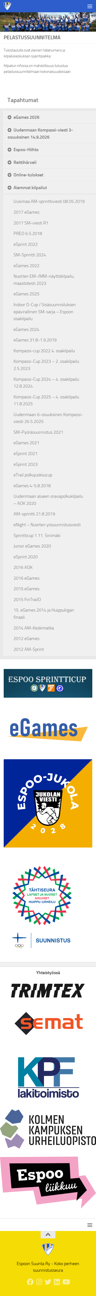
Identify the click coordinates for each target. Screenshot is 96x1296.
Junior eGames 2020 (32, 546)
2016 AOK (23, 567)
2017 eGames (26, 212)
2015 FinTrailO (27, 599)
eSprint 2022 (26, 244)
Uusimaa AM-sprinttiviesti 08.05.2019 (49, 201)
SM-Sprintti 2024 (30, 255)
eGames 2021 (26, 442)
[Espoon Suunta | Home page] (8, 6)
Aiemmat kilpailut (30, 187)
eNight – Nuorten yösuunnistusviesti (47, 524)
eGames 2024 (26, 329)
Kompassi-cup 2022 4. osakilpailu (44, 350)
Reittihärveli (25, 162)
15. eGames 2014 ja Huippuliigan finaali (44, 613)
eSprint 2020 (26, 557)
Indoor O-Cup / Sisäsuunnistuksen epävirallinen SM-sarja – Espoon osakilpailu (45, 311)
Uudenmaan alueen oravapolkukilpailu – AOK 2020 (48, 500)
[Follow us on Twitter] (48, 1282)
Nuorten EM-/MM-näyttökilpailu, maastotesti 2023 (44, 280)
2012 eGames (26, 638)
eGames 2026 (26, 117)
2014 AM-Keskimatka (34, 628)
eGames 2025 (26, 294)
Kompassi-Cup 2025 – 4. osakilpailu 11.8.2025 (46, 400)
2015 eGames (26, 588)
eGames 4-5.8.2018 (32, 485)
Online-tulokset (28, 174)
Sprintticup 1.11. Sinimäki (37, 535)
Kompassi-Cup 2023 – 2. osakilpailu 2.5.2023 (46, 365)
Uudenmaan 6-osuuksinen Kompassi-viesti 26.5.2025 (48, 418)
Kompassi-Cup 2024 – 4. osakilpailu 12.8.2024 (46, 383)
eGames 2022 (26, 265)
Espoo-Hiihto (26, 149)
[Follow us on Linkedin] (56, 1282)
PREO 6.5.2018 (28, 233)
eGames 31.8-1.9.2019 (35, 340)
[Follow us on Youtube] (65, 1282)
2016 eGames (26, 578)
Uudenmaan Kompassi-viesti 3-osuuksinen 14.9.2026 (40, 133)
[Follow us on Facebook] (30, 1282)
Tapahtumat (22, 100)
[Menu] (90, 6)
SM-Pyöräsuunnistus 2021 (38, 432)
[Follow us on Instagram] (39, 1282)
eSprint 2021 (26, 453)
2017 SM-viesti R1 (31, 223)
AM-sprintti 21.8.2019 (34, 514)
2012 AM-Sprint (29, 649)
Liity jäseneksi (48, 15)
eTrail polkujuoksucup (33, 475)
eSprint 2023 (26, 464)
